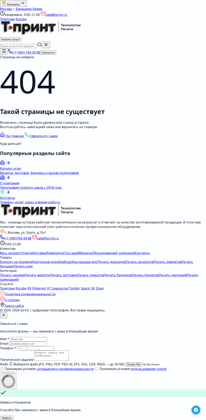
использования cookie (148, 369)
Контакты (142, 253)
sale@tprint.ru (56, 14)
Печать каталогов (139, 262)
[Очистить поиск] (46, 45)
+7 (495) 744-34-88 (26, 52)
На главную (15, 136)
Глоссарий (71, 253)
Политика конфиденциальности (30, 294)
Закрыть (7, 417)
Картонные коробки (48, 262)
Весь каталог (10, 253)
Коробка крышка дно (80, 262)
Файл (4, 364)
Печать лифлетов (167, 262)
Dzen (100, 288)
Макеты (86, 253)
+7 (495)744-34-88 (18, 238)
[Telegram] (196, 410)
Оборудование (103, 253)
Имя (4, 339)
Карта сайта (14, 306)
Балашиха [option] (23, 9)
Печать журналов (111, 262)
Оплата (26, 253)
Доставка (39, 253)
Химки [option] (37, 9)
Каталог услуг (11, 39)
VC (49, 288)
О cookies (12, 300)
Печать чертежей (173, 275)
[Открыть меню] (4, 51)
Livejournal (60, 288)
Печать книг (23, 266)
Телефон (8, 348)
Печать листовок (63, 275)
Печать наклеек (12, 275)
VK (29, 288)
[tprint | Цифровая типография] (40, 218)
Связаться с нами (43, 136)
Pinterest (39, 288)
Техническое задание (17, 359)
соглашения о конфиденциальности (65, 369)
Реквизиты (54, 253)
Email (4, 343)
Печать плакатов (90, 275)
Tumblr (74, 288)
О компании (125, 253)
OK (93, 288)
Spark (85, 288)
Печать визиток (37, 275)
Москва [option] (6, 9)
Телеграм (7, 19)
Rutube (21, 19)
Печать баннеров (118, 275)
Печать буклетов (145, 275)
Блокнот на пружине (16, 262)
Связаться (48, 52)
